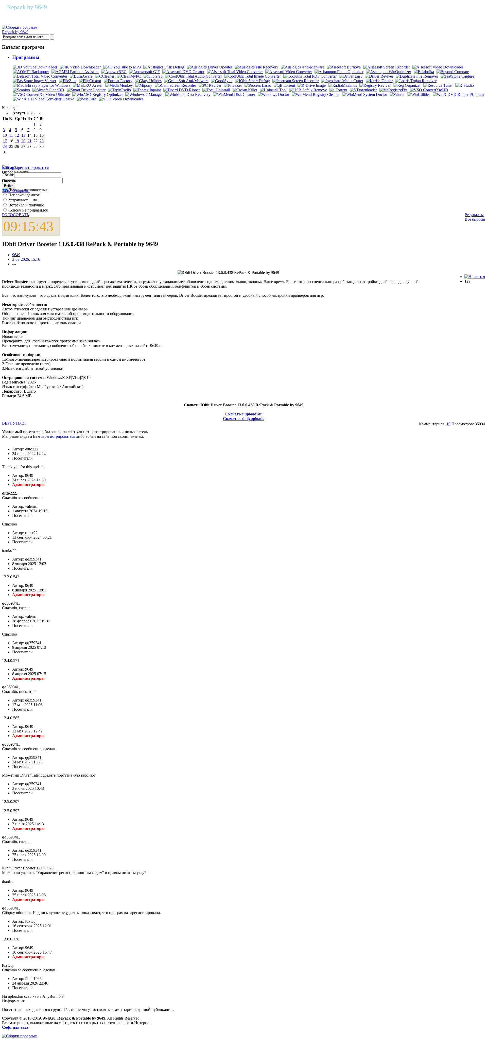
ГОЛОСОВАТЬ (15, 215)
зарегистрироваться (58, 436)
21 (29, 141)
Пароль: (9, 180)
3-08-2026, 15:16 (26, 259)
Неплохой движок (23, 195)
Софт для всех (15, 1027)
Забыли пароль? (16, 190)
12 (17, 135)
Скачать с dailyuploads (243, 418)
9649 (16, 255)
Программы (25, 57)
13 (23, 135)
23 (42, 141)
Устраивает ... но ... (24, 200)
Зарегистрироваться (31, 167)
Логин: (8, 175)
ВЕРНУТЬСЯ (14, 423)
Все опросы (475, 219)
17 (5, 141)
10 (5, 135)
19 (17, 141)
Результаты (474, 215)
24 (5, 146)
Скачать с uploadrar (243, 414)
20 (23, 141)
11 (11, 135)
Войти (7, 167)
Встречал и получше (25, 205)
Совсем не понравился (27, 210)
